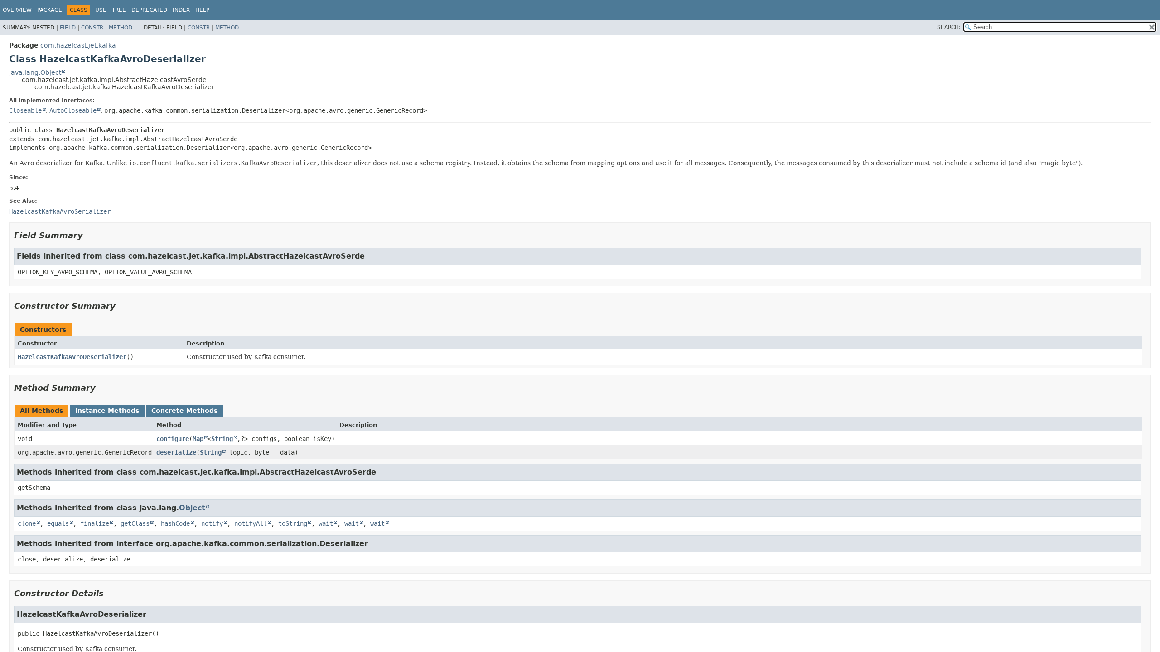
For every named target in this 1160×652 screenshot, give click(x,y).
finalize (94, 523)
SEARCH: (949, 27)
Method (120, 27)
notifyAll (250, 523)
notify (212, 523)
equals (58, 523)
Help (202, 10)
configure (172, 438)
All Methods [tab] (41, 410)
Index (181, 10)
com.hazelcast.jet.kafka (78, 45)
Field (68, 27)
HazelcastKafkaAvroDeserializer (72, 356)
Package (49, 10)
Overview (17, 10)
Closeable (25, 110)
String (222, 438)
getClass (135, 523)
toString (292, 523)
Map (198, 438)
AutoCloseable (73, 110)
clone (27, 523)
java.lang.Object (35, 72)
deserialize (176, 452)
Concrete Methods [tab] (184, 410)
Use (100, 10)
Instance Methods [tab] (107, 410)
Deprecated (149, 10)
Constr (92, 27)
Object (192, 507)
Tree (119, 10)
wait (326, 523)
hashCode (175, 523)
